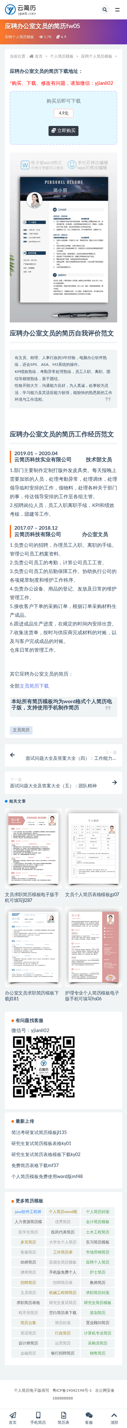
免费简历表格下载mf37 (35, 1166)
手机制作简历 (63, 707)
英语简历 (28, 1333)
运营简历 (63, 1343)
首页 (39, 56)
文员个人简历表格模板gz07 (92, 895)
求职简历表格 (28, 1303)
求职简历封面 (97, 1293)
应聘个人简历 (97, 1262)
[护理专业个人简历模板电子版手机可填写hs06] (93, 947)
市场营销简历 (97, 1252)
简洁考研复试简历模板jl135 (39, 1132)
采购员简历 (97, 1343)
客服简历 (28, 1252)
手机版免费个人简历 (63, 1273)
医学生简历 (28, 1232)
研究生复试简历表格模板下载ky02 (45, 1155)
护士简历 (98, 1272)
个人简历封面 (97, 1212)
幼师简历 (28, 1262)
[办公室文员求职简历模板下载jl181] (33, 947)
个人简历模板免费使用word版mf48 (47, 1177)
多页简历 (28, 1242)
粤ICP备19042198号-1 (72, 1390)
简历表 (63, 1422)
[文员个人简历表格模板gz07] (93, 848)
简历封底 (63, 1323)
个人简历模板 (62, 56)
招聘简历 (28, 1283)
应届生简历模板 (63, 1262)
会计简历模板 (97, 1222)
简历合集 (28, 1323)
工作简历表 (63, 1252)
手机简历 (38, 1422)
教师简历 (98, 1283)
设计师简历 (28, 1343)
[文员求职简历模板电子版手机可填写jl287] (33, 848)
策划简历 (98, 1313)
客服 (89, 1422)
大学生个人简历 (63, 1242)
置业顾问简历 (97, 1323)
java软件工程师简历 (28, 1213)
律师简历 (28, 1272)
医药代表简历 (63, 1232)
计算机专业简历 (97, 1333)
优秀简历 (63, 1222)
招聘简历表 (63, 1283)
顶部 (114, 1422)
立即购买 (66, 131)
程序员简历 (28, 1313)
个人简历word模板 (63, 1213)
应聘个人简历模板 (19, 37)
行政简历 (63, 1333)
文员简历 (21, 730)
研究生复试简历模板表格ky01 (41, 1143)
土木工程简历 (97, 1232)
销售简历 (98, 1353)
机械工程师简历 (63, 1293)
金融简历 (28, 1353)
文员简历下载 (34, 686)
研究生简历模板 (97, 1303)
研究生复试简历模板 (63, 1304)
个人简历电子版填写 (31, 1390)
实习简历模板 (97, 1242)
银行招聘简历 (63, 1353)
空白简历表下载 (63, 1313)
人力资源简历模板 (28, 1223)
